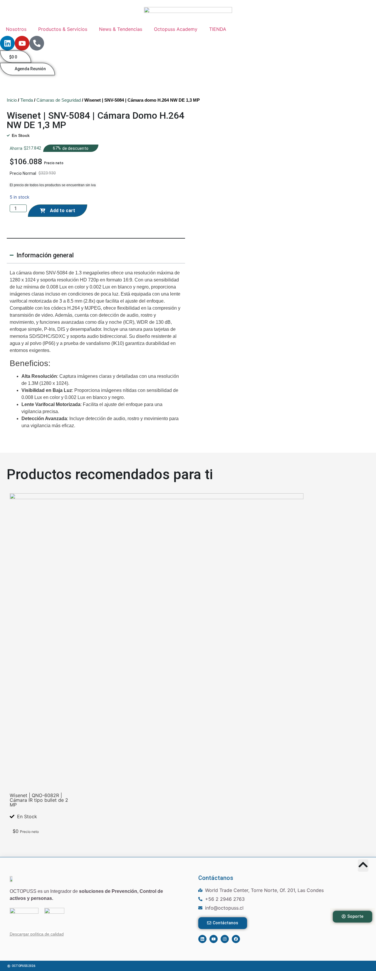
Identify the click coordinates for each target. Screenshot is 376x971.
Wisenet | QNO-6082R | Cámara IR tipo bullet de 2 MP (39, 800)
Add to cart (62, 210)
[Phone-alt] (36, 43)
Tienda (26, 100)
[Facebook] (236, 939)
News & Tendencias (120, 29)
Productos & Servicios (62, 29)
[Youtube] (22, 43)
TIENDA (217, 29)
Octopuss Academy (175, 29)
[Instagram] (225, 939)
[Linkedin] (7, 43)
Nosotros (16, 29)
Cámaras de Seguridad (58, 100)
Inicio (12, 100)
